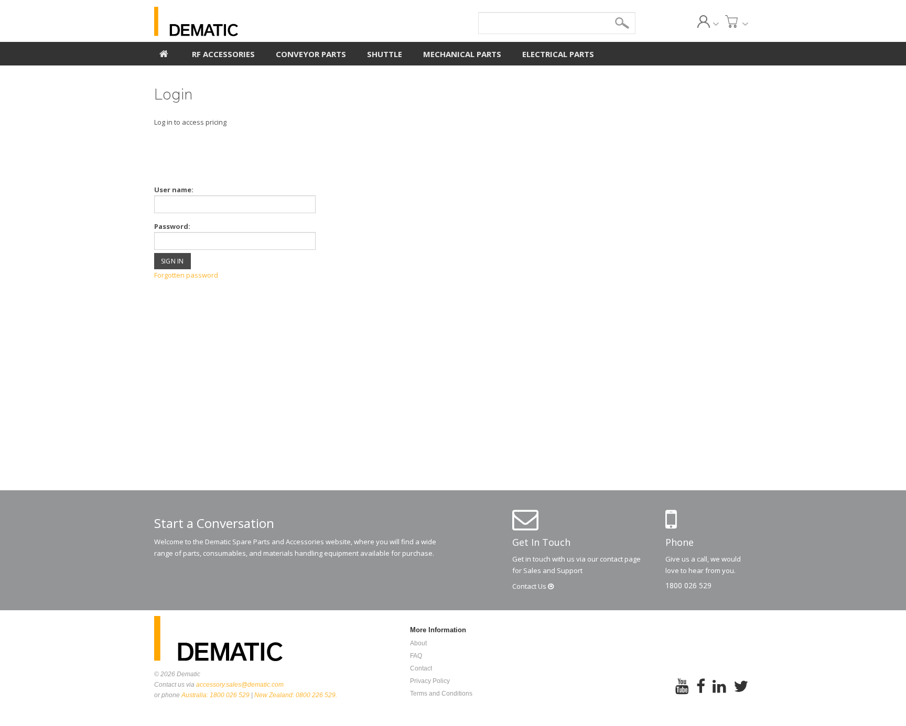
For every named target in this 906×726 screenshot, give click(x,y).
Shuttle (384, 54)
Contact (530, 586)
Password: (172, 226)
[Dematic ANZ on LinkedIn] (719, 693)
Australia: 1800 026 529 (215, 695)
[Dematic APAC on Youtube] (682, 693)
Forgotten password (186, 275)
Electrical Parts (558, 54)
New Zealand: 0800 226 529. (295, 695)
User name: (173, 189)
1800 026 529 (688, 585)
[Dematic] (243, 21)
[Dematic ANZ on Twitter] (741, 693)
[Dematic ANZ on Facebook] (700, 693)
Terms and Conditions (441, 693)
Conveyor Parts (311, 54)
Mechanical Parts (462, 54)
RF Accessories (223, 54)
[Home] (163, 52)
